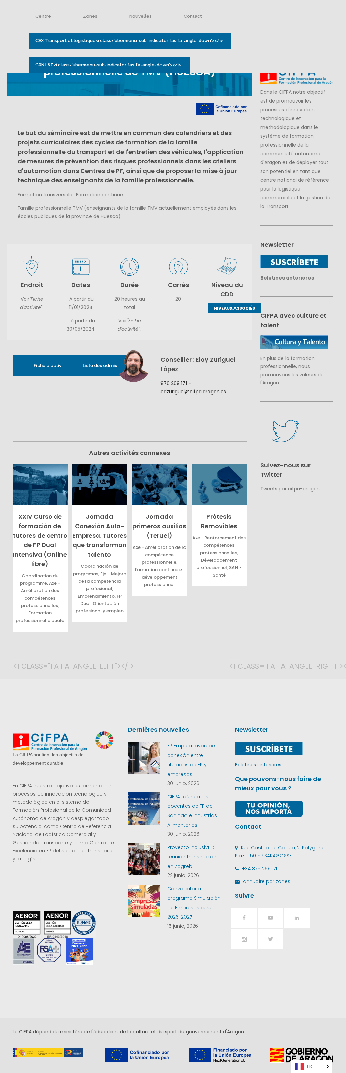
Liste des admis (100, 365)
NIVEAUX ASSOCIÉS (234, 308)
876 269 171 (173, 383)
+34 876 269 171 (259, 868)
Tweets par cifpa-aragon (290, 488)
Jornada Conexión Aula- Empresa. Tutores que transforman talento (99, 535)
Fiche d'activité (50, 365)
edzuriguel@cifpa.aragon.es (193, 391)
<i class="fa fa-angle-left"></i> (20, 666)
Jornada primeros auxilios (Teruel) (159, 526)
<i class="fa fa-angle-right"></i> (236, 666)
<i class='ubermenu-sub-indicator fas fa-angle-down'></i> (129, 40)
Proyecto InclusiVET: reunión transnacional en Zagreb (194, 857)
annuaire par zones (266, 881)
